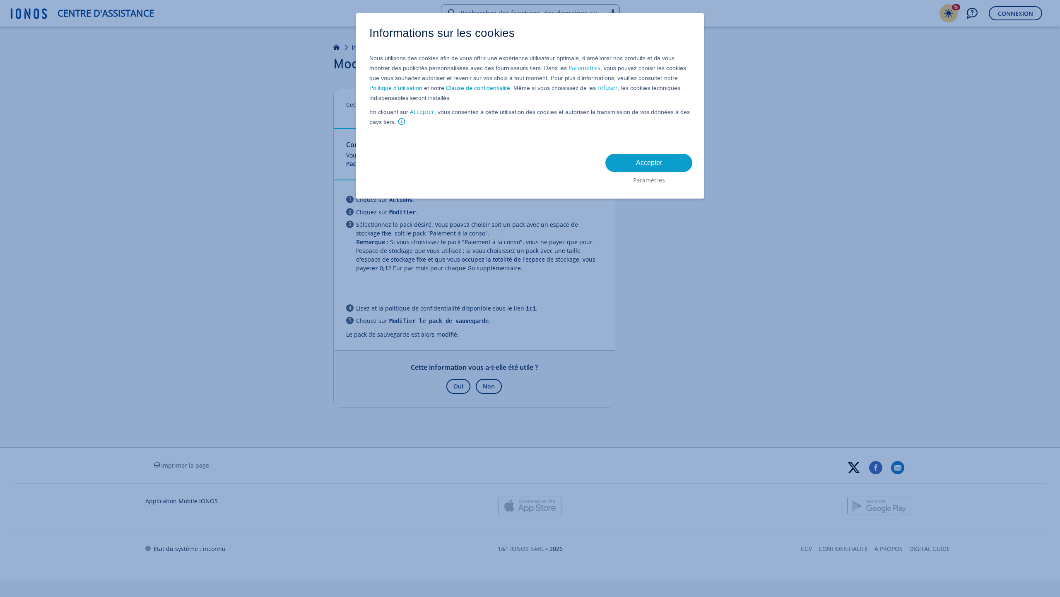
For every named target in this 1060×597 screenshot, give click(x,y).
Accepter (422, 112)
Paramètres (584, 68)
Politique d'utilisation (395, 88)
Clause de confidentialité (478, 88)
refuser (607, 88)
